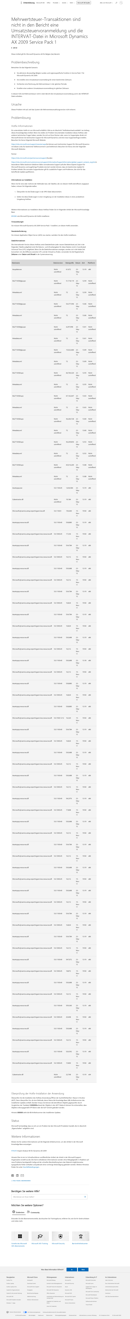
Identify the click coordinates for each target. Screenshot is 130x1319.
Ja (71, 1270)
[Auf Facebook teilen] (12, 1175)
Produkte (55, 3)
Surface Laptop (10, 1283)
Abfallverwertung (31, 1296)
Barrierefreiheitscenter (80, 1243)
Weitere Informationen (32, 1299)
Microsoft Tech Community (92, 1291)
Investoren (107, 1293)
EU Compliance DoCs (104, 1315)
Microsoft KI (68, 1280)
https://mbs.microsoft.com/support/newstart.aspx (28, 144)
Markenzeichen (72, 1315)
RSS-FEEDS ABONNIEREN (21, 1180)
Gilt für (15, 48)
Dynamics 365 (68, 1290)
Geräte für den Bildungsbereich (54, 1283)
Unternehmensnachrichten (111, 1286)
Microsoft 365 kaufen (83, 3)
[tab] (19, 1212)
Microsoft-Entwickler (91, 1280)
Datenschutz (49, 1315)
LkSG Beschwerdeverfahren (112, 1296)
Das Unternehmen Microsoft (112, 1283)
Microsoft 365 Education (53, 1290)
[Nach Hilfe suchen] (116, 2)
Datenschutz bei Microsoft (111, 1290)
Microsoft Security (58, 1243)
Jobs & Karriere (109, 1280)
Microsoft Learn (89, 1283)
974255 (14, 1151)
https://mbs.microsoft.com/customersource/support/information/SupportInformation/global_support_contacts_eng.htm (53, 162)
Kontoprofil (30, 1280)
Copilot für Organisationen (13, 1290)
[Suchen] (84, 1196)
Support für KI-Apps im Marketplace (91, 1287)
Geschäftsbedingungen (31, 1167)
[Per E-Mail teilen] (21, 1175)
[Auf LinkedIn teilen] (16, 1175)
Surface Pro (9, 1280)
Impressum (40, 1315)
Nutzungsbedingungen (60, 1315)
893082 (14, 216)
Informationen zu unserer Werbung (87, 1315)
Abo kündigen (32, 1315)
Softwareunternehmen (91, 1301)
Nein (83, 1270)
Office (48, 3)
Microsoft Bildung (51, 1280)
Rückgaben (30, 1290)
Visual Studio (89, 1304)
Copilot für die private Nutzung (14, 1293)
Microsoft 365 (40, 3)
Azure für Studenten (52, 1306)
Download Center (31, 1283)
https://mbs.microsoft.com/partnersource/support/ (29, 158)
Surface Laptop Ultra (11, 1286)
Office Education (51, 1293)
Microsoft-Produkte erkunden (13, 1299)
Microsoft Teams (69, 1299)
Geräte (64, 3)
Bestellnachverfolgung (32, 1293)
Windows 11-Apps (10, 1303)
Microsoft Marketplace (91, 1295)
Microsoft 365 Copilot (70, 1296)
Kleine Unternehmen (70, 1303)
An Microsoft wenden (20, 1315)
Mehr (71, 3)
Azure (66, 1286)
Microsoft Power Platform (92, 1298)
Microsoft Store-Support (33, 1286)
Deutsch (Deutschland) (15, 1312)
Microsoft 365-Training (40, 1243)
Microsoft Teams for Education (54, 1286)
